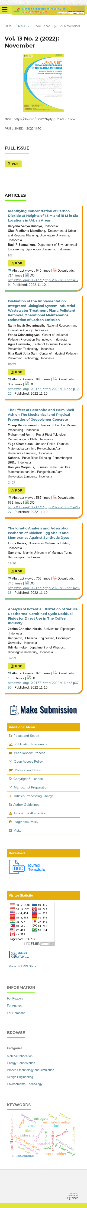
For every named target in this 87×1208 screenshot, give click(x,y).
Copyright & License (28, 779)
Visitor (18, 830)
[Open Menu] (4, 9)
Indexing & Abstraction (30, 813)
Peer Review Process (29, 753)
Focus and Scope (26, 735)
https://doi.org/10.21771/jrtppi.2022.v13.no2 (44, 119)
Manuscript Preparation (31, 787)
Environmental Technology (24, 1084)
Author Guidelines (26, 804)
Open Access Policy (28, 761)
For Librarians (16, 1013)
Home (10, 26)
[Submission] (43, 716)
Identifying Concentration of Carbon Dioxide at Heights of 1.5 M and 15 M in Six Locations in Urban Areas (43, 215)
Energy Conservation (21, 1063)
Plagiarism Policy (25, 822)
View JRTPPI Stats (22, 966)
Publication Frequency (30, 744)
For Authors (15, 1005)
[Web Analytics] (19, 957)
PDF (15, 164)
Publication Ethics (28, 770)
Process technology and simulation (30, 1070)
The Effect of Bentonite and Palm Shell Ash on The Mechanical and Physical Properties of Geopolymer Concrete (41, 414)
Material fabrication (19, 1056)
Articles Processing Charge (33, 796)
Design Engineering (20, 1077)
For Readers (15, 998)
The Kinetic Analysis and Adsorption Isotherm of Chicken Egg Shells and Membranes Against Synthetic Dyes (39, 533)
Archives (25, 26)
